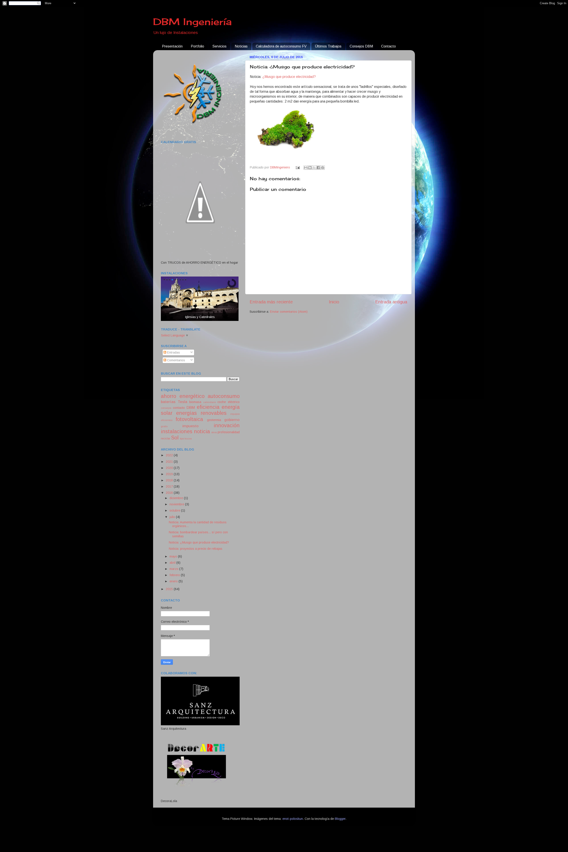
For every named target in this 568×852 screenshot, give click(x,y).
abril (173, 562)
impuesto (190, 426)
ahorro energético (183, 396)
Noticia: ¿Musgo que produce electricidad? (199, 542)
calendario (209, 402)
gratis (164, 426)
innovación (227, 425)
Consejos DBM (361, 46)
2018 (170, 480)
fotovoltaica (189, 419)
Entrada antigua (391, 301)
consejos (166, 408)
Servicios (219, 46)
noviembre (177, 504)
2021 (170, 461)
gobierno (232, 419)
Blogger (340, 818)
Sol (175, 438)
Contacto (388, 46)
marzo (174, 569)
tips (182, 438)
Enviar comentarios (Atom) (289, 311)
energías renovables (201, 413)
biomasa (195, 402)
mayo (174, 556)
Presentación (172, 46)
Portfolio (197, 46)
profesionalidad (229, 432)
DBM (191, 407)
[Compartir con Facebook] (318, 167)
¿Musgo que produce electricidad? (289, 77)
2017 (170, 486)
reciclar (165, 438)
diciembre (177, 498)
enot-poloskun (292, 818)
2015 (170, 589)
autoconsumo (224, 396)
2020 (170, 468)
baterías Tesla (174, 401)
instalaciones (176, 431)
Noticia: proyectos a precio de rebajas (195, 548)
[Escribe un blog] (310, 167)
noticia (202, 431)
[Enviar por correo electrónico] (306, 167)
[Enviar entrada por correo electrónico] (297, 167)
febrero (175, 575)
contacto (179, 407)
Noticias (241, 46)
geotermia (214, 420)
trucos (188, 438)
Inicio (334, 301)
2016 (170, 492)
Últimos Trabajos (328, 46)
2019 (170, 474)
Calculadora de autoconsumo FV (281, 46)
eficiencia (208, 407)
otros (214, 432)
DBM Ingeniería (192, 21)
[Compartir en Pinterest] (322, 167)
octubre (175, 510)
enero (174, 581)
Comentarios (175, 360)
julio (173, 517)
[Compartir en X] (314, 167)
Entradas (173, 352)
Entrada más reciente (271, 301)
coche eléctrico (228, 402)
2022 (170, 455)
